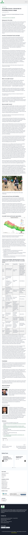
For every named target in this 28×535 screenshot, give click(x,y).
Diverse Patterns (14, 532)
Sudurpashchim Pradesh (6, 488)
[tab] (12, 467)
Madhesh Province (5, 482)
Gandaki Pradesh (4, 484)
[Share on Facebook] (3, 440)
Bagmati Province (4, 483)
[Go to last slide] (3, 461)
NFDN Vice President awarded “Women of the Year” (7, 446)
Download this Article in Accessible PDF (8, 17)
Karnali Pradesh (4, 487)
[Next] (25, 461)
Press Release (4, 475)
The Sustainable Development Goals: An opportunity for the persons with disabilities (21, 447)
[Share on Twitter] (5, 440)
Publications (4, 474)
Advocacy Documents (5, 473)
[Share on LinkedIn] (7, 440)
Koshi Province (4, 480)
